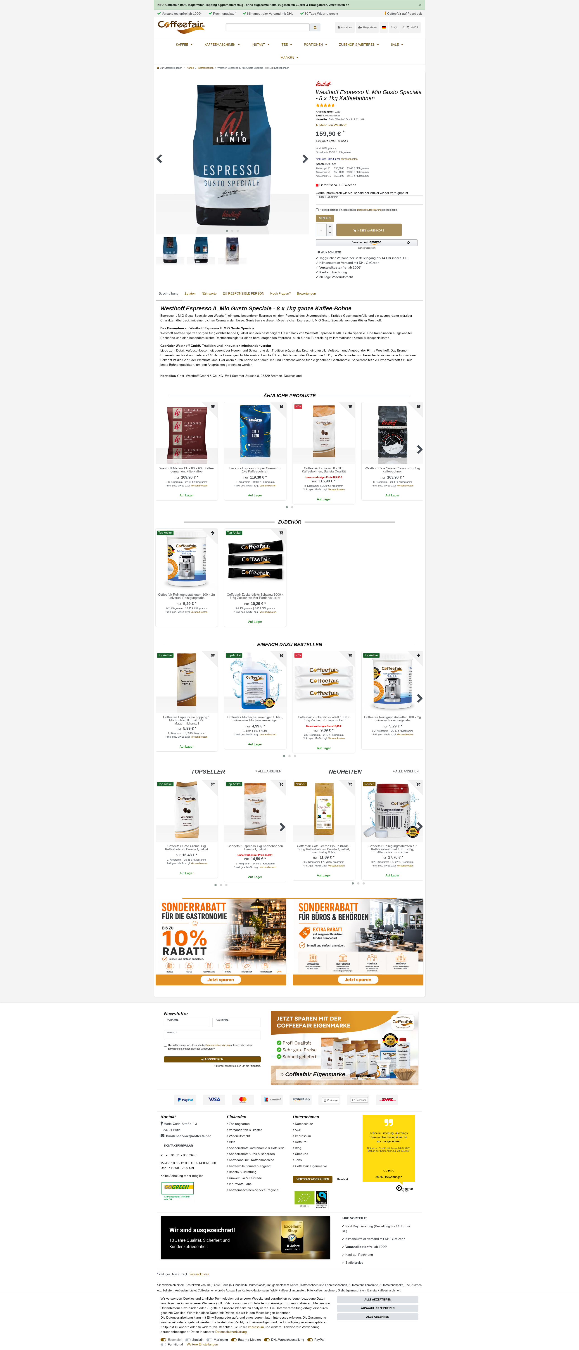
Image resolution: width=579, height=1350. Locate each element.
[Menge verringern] (330, 233)
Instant (259, 44)
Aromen (416, 1285)
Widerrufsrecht (239, 1136)
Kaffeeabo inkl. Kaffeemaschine (251, 1160)
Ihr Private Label (240, 1184)
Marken (288, 57)
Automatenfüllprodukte (363, 1285)
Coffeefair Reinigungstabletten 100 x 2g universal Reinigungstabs (186, 596)
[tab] (169, 293)
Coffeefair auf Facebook (404, 13)
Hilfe (231, 1142)
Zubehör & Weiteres (357, 44)
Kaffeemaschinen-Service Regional (253, 1190)
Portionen (314, 44)
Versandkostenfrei (359, 1247)
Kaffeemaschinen (220, 44)
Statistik (197, 1339)
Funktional (175, 1344)
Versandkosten (349, 159)
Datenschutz (303, 1124)
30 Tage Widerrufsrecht (321, 13)
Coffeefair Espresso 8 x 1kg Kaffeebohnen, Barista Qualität (324, 470)
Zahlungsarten (239, 1124)
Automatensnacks (391, 1285)
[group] (255, 433)
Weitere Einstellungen (202, 1344)
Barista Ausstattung (242, 1172)
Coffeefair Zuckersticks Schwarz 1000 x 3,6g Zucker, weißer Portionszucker (255, 596)
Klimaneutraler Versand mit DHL (270, 13)
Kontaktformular (178, 1145)
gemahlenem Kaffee (285, 1285)
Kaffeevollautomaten (255, 1290)
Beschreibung (168, 293)
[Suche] (315, 27)
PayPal (319, 1339)
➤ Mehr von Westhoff (331, 125)
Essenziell (175, 1339)
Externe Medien (249, 1339)
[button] (367, 244)
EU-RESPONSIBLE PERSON (243, 293)
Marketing (221, 1339)
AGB (297, 1130)
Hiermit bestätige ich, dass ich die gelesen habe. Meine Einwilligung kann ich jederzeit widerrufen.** (210, 1047)
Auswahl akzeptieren (378, 1308)
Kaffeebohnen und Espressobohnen (323, 1285)
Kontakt (342, 1179)
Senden (325, 218)
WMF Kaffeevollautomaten (288, 1290)
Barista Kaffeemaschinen (383, 1290)
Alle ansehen (269, 771)
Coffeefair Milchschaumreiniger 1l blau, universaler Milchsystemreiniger (255, 718)
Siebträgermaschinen (351, 1290)
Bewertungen (306, 293)
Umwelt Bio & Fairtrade (245, 1178)
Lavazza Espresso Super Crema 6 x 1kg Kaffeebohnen (255, 470)
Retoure (300, 1142)
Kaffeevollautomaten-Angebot (249, 1166)
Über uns (301, 1154)
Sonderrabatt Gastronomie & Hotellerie (256, 1148)
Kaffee (182, 44)
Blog (297, 1148)
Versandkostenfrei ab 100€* (181, 13)
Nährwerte (209, 293)
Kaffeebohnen (206, 67)
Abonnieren (213, 1059)
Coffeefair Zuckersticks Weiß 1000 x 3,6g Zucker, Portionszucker (324, 718)
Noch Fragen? (280, 293)
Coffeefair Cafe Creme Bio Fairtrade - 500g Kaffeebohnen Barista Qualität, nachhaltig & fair (324, 849)
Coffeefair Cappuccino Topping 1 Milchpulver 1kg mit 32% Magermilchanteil (186, 720)
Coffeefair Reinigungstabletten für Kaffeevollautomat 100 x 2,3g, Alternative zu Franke (392, 849)
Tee (285, 44)
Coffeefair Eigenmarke (310, 1166)
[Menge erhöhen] (330, 227)
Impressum (302, 1136)
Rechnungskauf (224, 13)
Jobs (298, 1160)
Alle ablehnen (377, 1316)
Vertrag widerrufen (313, 1179)
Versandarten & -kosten (245, 1130)
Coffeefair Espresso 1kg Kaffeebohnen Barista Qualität (255, 847)
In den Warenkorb (370, 230)
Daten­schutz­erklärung (231, 1331)
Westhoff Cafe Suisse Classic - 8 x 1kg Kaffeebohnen (392, 470)
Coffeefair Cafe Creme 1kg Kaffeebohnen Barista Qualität (186, 847)
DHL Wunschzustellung (287, 1339)
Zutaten (190, 293)
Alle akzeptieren (377, 1299)
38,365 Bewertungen (388, 1177)
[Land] (383, 27)
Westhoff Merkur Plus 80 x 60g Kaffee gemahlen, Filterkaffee (186, 470)
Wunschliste (330, 252)
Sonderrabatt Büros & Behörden (251, 1154)
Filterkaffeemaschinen (321, 1290)
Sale (395, 44)
